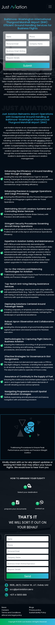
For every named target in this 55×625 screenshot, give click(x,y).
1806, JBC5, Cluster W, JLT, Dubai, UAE (28, 585)
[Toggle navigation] (50, 6)
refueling (41, 140)
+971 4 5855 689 (18, 594)
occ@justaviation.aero (21, 589)
